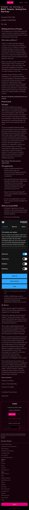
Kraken (14, 404)
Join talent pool (14, 508)
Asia (2, 461)
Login (2, 499)
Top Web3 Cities (5, 453)
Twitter (3, 482)
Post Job (10, 2)
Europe (3, 463)
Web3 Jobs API (5, 495)
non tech (6, 434)
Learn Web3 (4, 455)
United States (6, 441)
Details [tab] (14, 226)
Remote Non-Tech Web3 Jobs (9, 446)
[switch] (25, 259)
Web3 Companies (5, 478)
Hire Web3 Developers (7, 457)
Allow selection (14, 281)
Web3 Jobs (23, 2)
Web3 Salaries (5, 448)
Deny (14, 286)
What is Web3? (5, 473)
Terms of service (5, 489)
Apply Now (12, 414)
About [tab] (24, 226)
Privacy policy (4, 497)
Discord (3, 484)
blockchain (22, 434)
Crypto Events (5, 491)
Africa (2, 465)
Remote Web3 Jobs (6, 444)
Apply (14, 504)
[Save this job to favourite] (19, 414)
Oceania (3, 467)
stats (17, 434)
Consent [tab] (5, 226)
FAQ (2, 475)
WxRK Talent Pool (5, 480)
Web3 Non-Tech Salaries (7, 450)
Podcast (3, 493)
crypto (2, 437)
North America (5, 470)
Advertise (3, 486)
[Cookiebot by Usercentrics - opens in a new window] (20, 222)
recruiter (12, 434)
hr (1, 434)
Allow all (14, 276)
